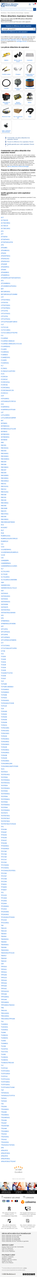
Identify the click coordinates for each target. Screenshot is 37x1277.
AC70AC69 (4, 220)
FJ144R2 (4, 349)
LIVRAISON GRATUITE (7, 1)
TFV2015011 (5, 914)
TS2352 (3, 1054)
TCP (2, 681)
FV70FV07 (4, 379)
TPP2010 (4, 966)
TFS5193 (4, 835)
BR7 (2, 289)
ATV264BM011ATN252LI (8, 286)
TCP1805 (4, 684)
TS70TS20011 (5, 1071)
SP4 (2, 618)
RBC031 (3, 497)
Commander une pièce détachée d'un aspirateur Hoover (18, 138)
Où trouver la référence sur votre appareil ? (14, 31)
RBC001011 (4, 448)
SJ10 (2, 547)
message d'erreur (21, 41)
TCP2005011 (5, 689)
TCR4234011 (5, 741)
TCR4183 (4, 711)
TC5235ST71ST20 (7, 673)
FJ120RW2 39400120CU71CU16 (11, 344)
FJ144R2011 (5, 352)
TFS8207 (4, 890)
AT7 (2, 234)
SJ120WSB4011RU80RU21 (9, 552)
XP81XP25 (4, 1156)
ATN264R (4, 264)
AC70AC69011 (5, 223)
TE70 (2, 769)
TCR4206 (4, 719)
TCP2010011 (5, 700)
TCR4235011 (5, 750)
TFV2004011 (5, 906)
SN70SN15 (4, 593)
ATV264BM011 (5, 283)
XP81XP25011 (5, 1158)
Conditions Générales (8, 1257)
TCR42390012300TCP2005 (9, 766)
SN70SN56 (4, 604)
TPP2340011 (5, 1002)
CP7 (2, 297)
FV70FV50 (4, 385)
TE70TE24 (4, 772)
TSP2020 (4, 1101)
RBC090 (3, 516)
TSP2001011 (5, 1093)
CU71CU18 (4, 327)
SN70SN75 (4, 607)
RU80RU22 (4, 541)
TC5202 (3, 656)
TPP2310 (4, 980)
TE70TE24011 (5, 774)
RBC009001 (5, 475)
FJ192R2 (4, 360)
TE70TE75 (4, 813)
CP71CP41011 (5, 319)
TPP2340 (4, 999)
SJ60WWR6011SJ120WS (9, 566)
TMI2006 (3, 947)
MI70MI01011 (5, 426)
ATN (2, 245)
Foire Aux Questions (7, 1248)
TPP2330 (4, 994)
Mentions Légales (7, 1258)
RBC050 (3, 505)
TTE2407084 (5, 1126)
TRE (2, 1008)
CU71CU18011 (5, 330)
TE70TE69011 (5, 810)
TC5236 (3, 676)
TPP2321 (4, 988)
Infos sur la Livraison (7, 1250)
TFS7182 (4, 851)
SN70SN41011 (5, 601)
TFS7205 (4, 873)
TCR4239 (4, 758)
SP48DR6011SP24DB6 (8, 623)
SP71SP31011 (5, 632)
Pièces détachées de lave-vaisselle (11, 1235)
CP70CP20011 (5, 305)
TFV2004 (4, 903)
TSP (2, 1090)
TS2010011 (4, 1027)
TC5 (2, 654)
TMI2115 (3, 961)
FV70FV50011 (5, 387)
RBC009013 (5, 481)
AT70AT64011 (5, 239)
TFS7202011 (5, 868)
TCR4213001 (5, 728)
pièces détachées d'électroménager (18, 166)
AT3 (2, 231)
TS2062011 (4, 1038)
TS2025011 (4, 1030)
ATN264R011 (5, 267)
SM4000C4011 (5, 585)
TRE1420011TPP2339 (8, 1019)
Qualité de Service (7, 1261)
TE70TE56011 (5, 799)
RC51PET (4, 527)
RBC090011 (4, 519)
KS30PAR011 (5, 407)
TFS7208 (4, 879)
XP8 (2, 1148)
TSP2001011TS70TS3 (8, 1095)
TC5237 (3, 678)
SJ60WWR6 (5, 560)
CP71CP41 (4, 316)
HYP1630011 (5, 398)
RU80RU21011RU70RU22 (9, 538)
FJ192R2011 (5, 363)
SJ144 (3, 555)
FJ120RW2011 (5, 346)
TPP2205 (4, 975)
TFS (2, 826)
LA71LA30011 (5, 415)
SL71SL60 (4, 574)
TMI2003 (3, 942)
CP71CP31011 (5, 313)
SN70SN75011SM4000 (8, 612)
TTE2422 (4, 1139)
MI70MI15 (4, 431)
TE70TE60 (4, 802)
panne (24, 37)
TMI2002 (3, 936)
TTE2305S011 (5, 1117)
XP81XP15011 (5, 1153)
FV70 (2, 374)
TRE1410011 (5, 1013)
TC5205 (3, 659)
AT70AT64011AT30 (7, 242)
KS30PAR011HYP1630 (8, 409)
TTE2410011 (5, 1137)
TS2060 (3, 1032)
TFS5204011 (5, 846)
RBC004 (3, 462)
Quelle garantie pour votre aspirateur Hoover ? (20, 144)
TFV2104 (4, 920)
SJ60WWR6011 (6, 563)
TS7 (2, 1065)
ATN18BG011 (5, 250)
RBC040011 (4, 503)
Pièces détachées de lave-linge (10, 1237)
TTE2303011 (5, 1109)
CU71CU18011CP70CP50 (9, 333)
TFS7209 (4, 881)
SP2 (2, 615)
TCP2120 (4, 706)
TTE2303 (4, 1106)
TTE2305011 (5, 1115)
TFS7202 (4, 862)
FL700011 (4, 368)
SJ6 (2, 558)
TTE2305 (4, 1112)
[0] (34, 4)
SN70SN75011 (5, 610)
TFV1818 (4, 898)
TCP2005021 (5, 692)
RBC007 (3, 470)
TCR (2, 708)
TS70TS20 (4, 1068)
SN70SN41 (4, 599)
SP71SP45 (4, 634)
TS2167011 (4, 1049)
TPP (2, 964)
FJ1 (2, 335)
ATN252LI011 (5, 258)
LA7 (2, 412)
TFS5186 (4, 829)
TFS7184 (4, 857)
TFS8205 (4, 887)
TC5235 (3, 670)
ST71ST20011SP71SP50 (9, 648)
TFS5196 (4, 837)
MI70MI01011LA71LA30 (8, 429)
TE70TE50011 (5, 780)
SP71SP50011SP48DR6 (8, 640)
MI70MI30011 (5, 437)
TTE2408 (4, 1128)
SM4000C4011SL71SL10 (9, 588)
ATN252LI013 (5, 261)
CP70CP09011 (5, 300)
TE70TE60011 (5, 805)
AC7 (2, 217)
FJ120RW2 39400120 (7, 341)
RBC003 (3, 451)
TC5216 (3, 662)
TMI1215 (3, 928)
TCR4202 (4, 714)
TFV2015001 (5, 912)
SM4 (2, 582)
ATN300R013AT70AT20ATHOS (11, 278)
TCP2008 (4, 695)
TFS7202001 (5, 865)
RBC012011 (4, 492)
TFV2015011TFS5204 (8, 917)
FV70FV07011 (5, 382)
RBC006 (3, 464)
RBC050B (4, 508)
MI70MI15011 (5, 434)
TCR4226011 (5, 739)
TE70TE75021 (5, 821)
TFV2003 (4, 901)
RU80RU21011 (5, 536)
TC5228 (3, 665)
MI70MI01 (4, 423)
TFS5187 (4, 832)
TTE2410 (4, 1134)
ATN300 (3, 269)
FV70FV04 (4, 376)
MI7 (2, 420)
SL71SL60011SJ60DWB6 (9, 579)
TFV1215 (4, 895)
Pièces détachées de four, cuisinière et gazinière (15, 1241)
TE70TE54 (4, 785)
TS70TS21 (4, 1076)
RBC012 (3, 489)
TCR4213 (4, 725)
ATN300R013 (5, 275)
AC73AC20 (4, 226)
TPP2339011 (5, 997)
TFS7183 (4, 854)
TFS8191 (4, 884)
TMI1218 (3, 931)
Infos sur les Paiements (8, 1251)
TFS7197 (4, 859)
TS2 (2, 1021)
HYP (2, 396)
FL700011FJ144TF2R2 (8, 371)
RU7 (2, 530)
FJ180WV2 (4, 354)
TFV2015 (4, 909)
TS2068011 (4, 1043)
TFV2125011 (5, 922)
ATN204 (3, 253)
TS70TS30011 (5, 1082)
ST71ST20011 (5, 645)
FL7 (2, 365)
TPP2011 (4, 969)
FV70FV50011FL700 (7, 390)
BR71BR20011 (5, 291)
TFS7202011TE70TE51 (8, 870)
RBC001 (3, 445)
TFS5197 (4, 840)
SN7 (2, 590)
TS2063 (3, 1040)
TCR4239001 (5, 761)
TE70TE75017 (5, 818)
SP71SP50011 (5, 637)
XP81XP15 (4, 1150)
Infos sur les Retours (7, 1262)
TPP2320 (4, 986)
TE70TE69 (4, 807)
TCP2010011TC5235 (7, 703)
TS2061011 (4, 1035)
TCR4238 (4, 755)
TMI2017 (3, 955)
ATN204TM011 (5, 256)
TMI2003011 (5, 944)
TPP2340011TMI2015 (7, 1005)
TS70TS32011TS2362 (8, 1087)
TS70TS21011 (5, 1079)
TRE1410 (4, 1010)
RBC (2, 442)
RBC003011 (4, 453)
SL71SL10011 (5, 571)
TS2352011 (4, 1057)
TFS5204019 (5, 848)
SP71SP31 (4, 629)
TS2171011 (4, 1051)
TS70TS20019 (5, 1073)
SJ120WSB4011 (6, 549)
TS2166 (3, 1046)
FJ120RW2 (4, 338)
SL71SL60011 (5, 577)
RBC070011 (4, 514)
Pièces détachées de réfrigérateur (11, 1239)
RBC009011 (4, 478)
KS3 (2, 404)
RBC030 (3, 494)
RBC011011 (4, 486)
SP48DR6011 (5, 621)
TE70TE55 (4, 791)
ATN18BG (4, 247)
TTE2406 (4, 1120)
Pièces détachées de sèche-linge (11, 1238)
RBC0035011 (5, 459)
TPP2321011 (5, 991)
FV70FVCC (4, 393)
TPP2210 (4, 977)
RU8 (2, 533)
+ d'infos (25, 1267)
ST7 (2, 643)
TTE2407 (4, 1123)
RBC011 (3, 483)
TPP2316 (4, 983)
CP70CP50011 (5, 308)
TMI (2, 925)
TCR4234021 (5, 744)
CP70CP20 (4, 302)
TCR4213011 (5, 730)
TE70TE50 (4, 777)
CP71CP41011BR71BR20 (9, 322)
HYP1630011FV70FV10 (8, 401)
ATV (2, 280)
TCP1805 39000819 (7, 687)
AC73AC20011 (5, 228)
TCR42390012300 (6, 763)
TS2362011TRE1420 (7, 1062)
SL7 (2, 569)
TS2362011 (4, 1060)
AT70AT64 (4, 236)
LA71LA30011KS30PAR (8, 418)
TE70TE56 (4, 796)
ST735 (3, 651)
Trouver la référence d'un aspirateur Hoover (20, 141)
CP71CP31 (4, 311)
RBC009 (3, 472)
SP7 (2, 626)
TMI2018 (3, 958)
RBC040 (3, 500)
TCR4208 (4, 722)
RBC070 (3, 511)
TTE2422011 (5, 1142)
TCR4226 (4, 736)
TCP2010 (4, 697)
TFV (2, 892)
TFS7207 (4, 876)
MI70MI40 (4, 440)
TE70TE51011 (5, 783)
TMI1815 (3, 933)
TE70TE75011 (5, 815)
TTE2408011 (5, 1131)
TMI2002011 (5, 939)
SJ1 (2, 544)
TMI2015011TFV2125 (7, 953)
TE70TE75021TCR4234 (8, 824)
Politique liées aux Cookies (9, 1259)
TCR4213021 (5, 733)
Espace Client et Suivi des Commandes (13, 1247)
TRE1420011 (5, 1016)
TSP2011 (4, 1098)
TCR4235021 (5, 752)
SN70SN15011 (5, 596)
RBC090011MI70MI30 (8, 522)
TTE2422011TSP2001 (8, 1145)
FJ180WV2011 (5, 357)
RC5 (2, 525)
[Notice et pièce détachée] (3, 5)
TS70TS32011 (5, 1084)
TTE (2, 1104)
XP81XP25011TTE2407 (8, 1161)
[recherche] (34, 9)
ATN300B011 (5, 272)
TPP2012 (4, 972)
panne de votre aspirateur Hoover (11, 39)
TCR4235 (4, 747)
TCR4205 (4, 717)
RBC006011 (4, 467)
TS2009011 (4, 1024)
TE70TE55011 (5, 794)
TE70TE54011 (5, 788)
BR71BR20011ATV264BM (9, 294)
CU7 (2, 324)
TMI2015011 (5, 950)
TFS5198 (4, 843)
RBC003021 (5, 456)
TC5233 (3, 667)
